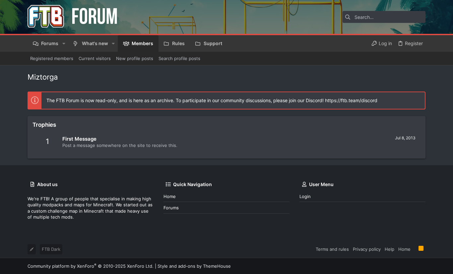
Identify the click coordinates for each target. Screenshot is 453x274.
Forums (171, 207)
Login (305, 196)
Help (389, 249)
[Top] (415, 249)
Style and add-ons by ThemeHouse (194, 266)
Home (169, 196)
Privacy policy (367, 249)
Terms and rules (332, 249)
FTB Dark (51, 249)
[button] (63, 43)
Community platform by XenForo (91, 266)
